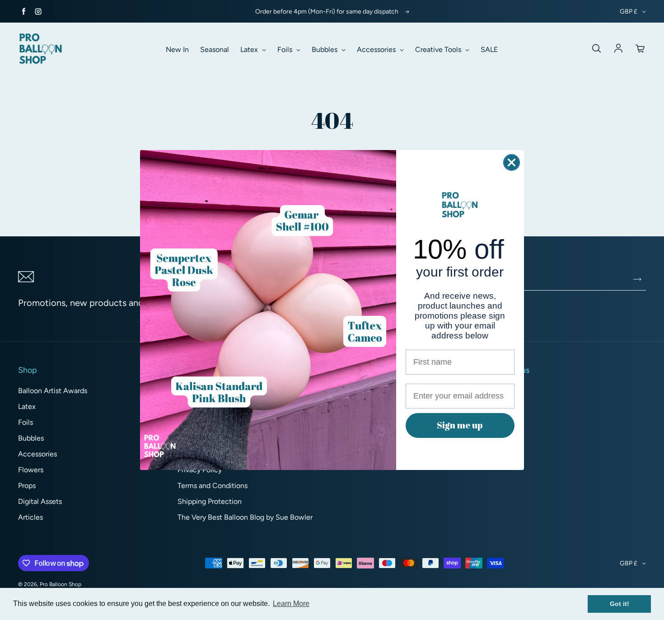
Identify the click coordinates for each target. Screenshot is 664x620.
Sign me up (460, 425)
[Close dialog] (511, 162)
